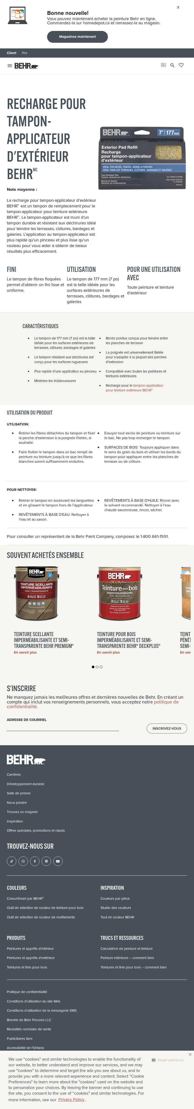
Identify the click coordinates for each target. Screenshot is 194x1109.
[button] (168, 1060)
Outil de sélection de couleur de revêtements (41, 917)
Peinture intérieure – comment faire (127, 957)
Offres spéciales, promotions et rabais (36, 830)
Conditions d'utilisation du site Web (33, 1001)
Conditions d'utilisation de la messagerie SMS (42, 1010)
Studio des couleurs (116, 907)
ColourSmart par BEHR (25, 898)
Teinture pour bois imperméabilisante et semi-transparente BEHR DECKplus (128, 640)
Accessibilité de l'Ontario (25, 1047)
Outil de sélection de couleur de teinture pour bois (45, 907)
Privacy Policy (71, 1099)
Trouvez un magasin (22, 811)
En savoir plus (25, 652)
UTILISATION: (18, 424)
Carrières (14, 774)
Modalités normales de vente (29, 1029)
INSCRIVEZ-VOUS (167, 728)
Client (11, 53)
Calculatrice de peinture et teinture (127, 948)
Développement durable (25, 784)
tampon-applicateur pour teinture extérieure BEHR (134, 388)
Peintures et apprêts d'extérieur (31, 957)
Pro (24, 53)
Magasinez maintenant (77, 36)
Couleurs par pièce (115, 898)
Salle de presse (19, 793)
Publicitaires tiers (19, 1038)
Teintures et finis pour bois (27, 967)
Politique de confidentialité (27, 991)
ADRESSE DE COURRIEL (27, 719)
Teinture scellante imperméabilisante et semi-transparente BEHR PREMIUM (44, 640)
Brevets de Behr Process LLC (29, 1020)
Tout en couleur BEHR (117, 917)
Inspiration (15, 821)
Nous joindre (17, 802)
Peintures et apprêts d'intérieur (30, 948)
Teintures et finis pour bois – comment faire (134, 967)
